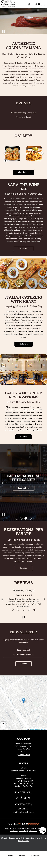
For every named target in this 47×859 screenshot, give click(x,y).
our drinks (23, 248)
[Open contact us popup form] (42, 830)
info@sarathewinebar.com (23, 812)
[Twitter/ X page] (17, 797)
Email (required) (23, 650)
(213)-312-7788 (23, 809)
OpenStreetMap (35, 729)
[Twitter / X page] (29, 4)
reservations (23, 488)
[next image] (42, 153)
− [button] (3, 726)
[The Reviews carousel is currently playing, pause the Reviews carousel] (23, 617)
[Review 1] (13, 610)
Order (10, 856)
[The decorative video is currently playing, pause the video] (3, 31)
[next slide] (44, 482)
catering (24, 344)
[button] (17, 518)
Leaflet (26, 729)
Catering (35, 856)
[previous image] (5, 153)
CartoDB (43, 729)
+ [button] (3, 723)
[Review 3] (23, 610)
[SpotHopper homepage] (28, 824)
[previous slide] (2, 482)
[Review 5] (34, 610)
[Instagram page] (35, 4)
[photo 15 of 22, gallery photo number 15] (34, 153)
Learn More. (23, 841)
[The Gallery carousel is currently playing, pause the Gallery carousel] (5, 161)
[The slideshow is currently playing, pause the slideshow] (3, 515)
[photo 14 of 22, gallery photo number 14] (12, 153)
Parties (23, 437)
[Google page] (39, 4)
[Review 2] (18, 610)
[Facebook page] (32, 4)
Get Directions (24, 755)
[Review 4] (29, 610)
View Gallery (23, 172)
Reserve (23, 568)
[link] (23, 700)
